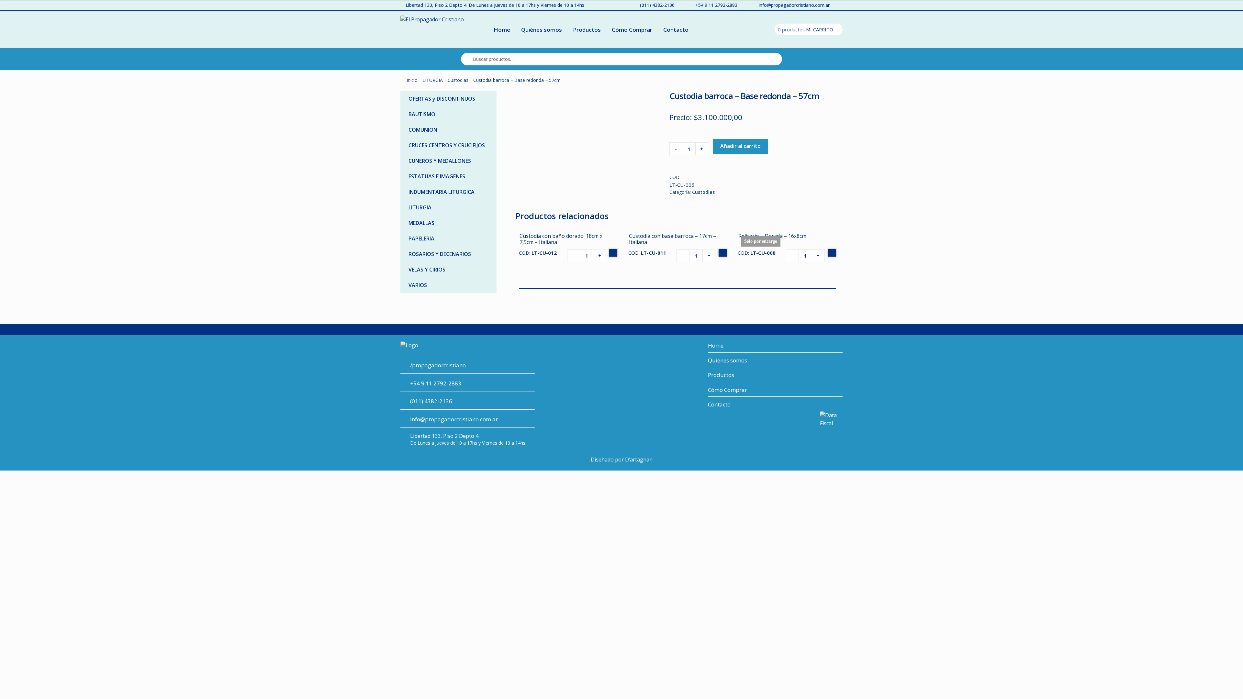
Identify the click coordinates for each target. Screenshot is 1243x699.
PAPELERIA (421, 238)
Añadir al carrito (740, 146)
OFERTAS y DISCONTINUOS (442, 98)
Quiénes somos (541, 29)
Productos (587, 29)
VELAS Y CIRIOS (427, 269)
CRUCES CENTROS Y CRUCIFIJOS (447, 145)
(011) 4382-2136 (657, 5)
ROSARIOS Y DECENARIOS (440, 254)
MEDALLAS (421, 223)
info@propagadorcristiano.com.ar (794, 5)
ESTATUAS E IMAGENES (437, 176)
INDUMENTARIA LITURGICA (442, 191)
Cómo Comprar (632, 29)
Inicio (412, 80)
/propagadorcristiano (438, 365)
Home (502, 29)
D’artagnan (639, 459)
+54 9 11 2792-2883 (716, 5)
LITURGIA (432, 80)
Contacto (676, 29)
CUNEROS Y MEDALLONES (440, 160)
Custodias (458, 80)
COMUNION (423, 129)
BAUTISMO (422, 114)
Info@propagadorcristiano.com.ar (454, 419)
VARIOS (418, 285)
